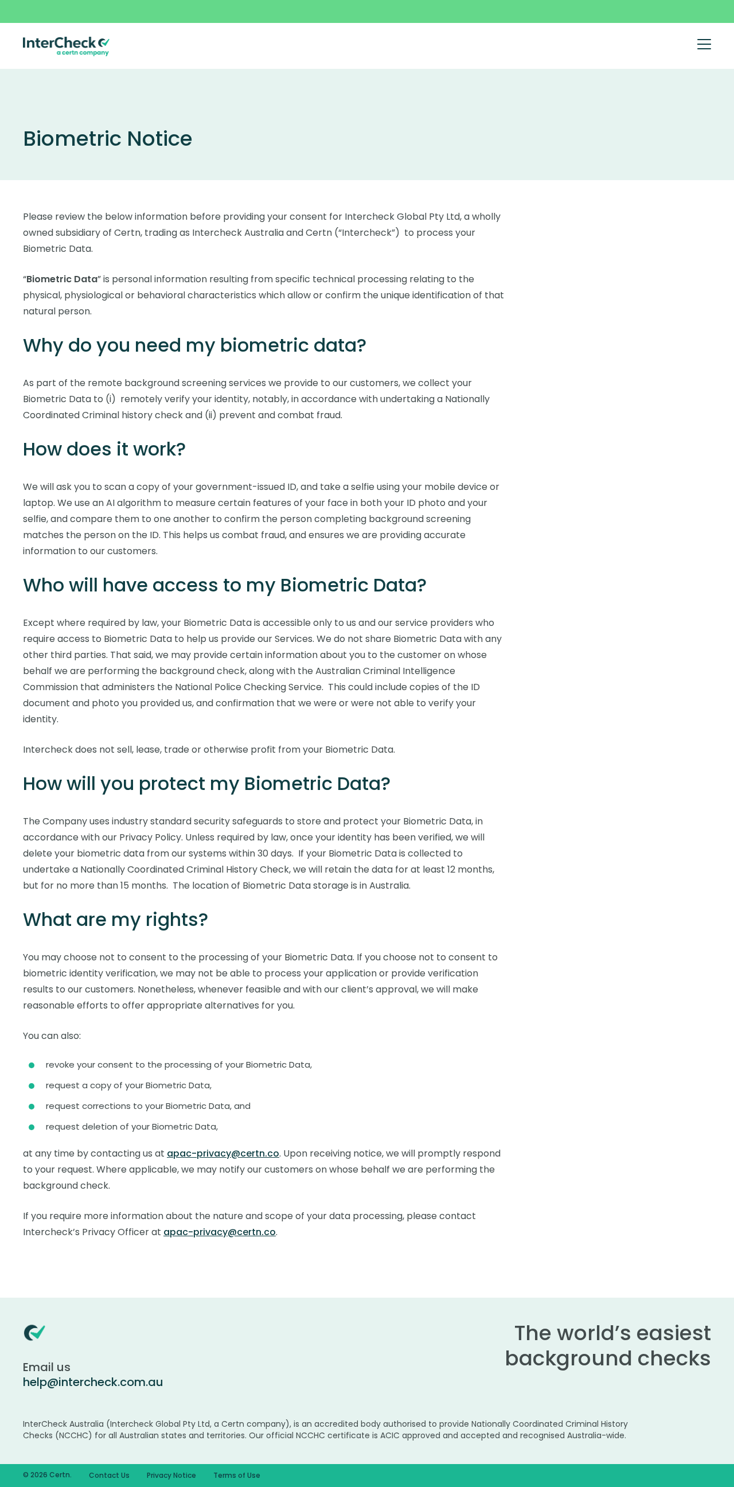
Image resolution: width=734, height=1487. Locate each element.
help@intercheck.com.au (93, 1382)
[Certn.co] (66, 45)
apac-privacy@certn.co (223, 1153)
